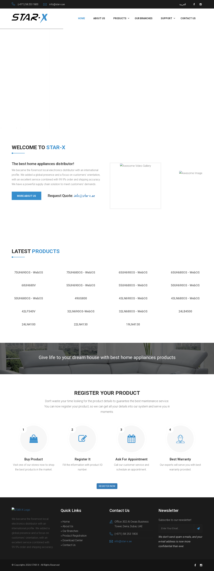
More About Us (26, 196)
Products (119, 18)
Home (81, 18)
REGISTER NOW (107, 486)
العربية (182, 4)
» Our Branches (69, 531)
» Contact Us (68, 545)
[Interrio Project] (19, 270)
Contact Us (188, 18)
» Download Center (72, 540)
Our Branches (143, 18)
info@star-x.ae (57, 4)
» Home (65, 521)
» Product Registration (74, 535)
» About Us (67, 526)
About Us (99, 18)
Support (166, 18)
